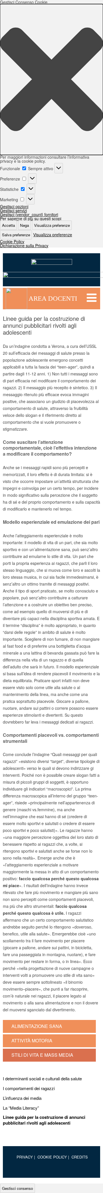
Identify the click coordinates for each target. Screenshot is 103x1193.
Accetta (8, 225)
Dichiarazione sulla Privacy (24, 245)
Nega (24, 225)
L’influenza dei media (22, 1098)
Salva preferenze (16, 234)
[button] (51, 79)
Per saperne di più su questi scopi (30, 218)
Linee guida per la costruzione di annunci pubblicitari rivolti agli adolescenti (44, 1120)
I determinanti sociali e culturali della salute (42, 1078)
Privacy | (26, 1157)
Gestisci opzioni (14, 206)
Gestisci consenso (17, 1188)
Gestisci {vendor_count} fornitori (29, 214)
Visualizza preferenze (52, 225)
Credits (80, 1157)
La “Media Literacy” (21, 1108)
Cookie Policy (12, 241)
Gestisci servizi (13, 210)
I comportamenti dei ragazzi (29, 1088)
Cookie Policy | (53, 1157)
